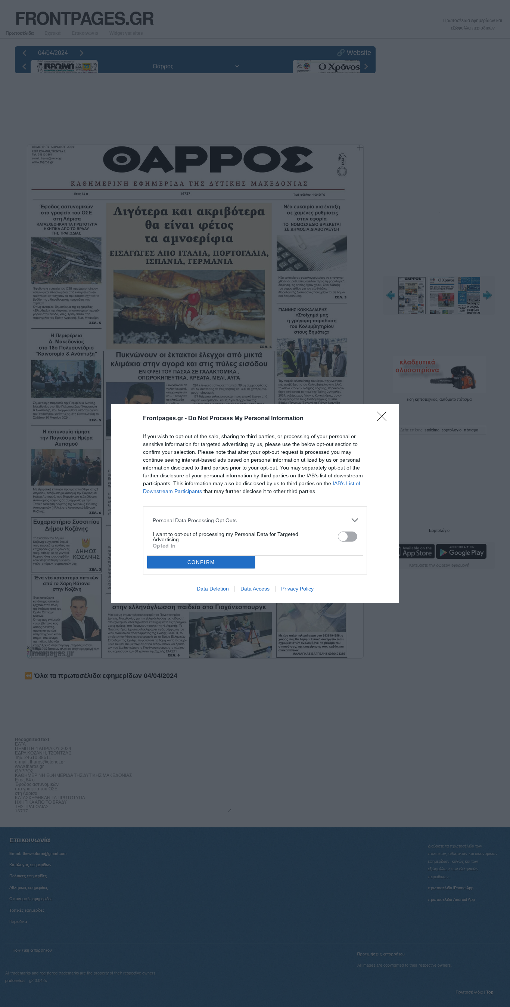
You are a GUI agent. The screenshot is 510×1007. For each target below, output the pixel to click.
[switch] (347, 537)
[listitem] (255, 520)
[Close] (384, 419)
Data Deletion (213, 589)
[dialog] (255, 503)
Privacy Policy (297, 589)
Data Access (255, 589)
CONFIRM (201, 562)
